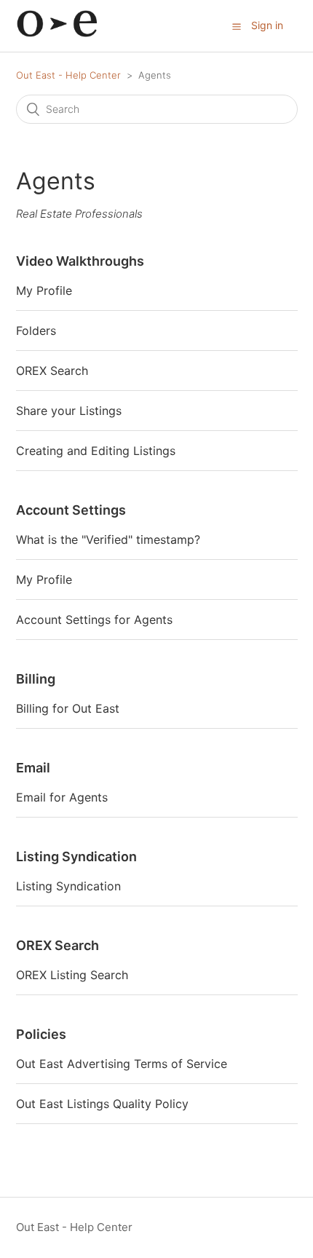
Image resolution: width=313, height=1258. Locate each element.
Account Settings (71, 510)
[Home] (56, 33)
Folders (36, 330)
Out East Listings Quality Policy (102, 1103)
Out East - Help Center (68, 75)
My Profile (44, 290)
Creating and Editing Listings (95, 450)
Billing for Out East (67, 708)
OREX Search (52, 370)
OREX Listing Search (72, 975)
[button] (236, 26)
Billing (35, 679)
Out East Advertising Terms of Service (121, 1063)
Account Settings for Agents (94, 619)
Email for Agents (62, 797)
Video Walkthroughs (80, 261)
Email (33, 767)
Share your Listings (69, 410)
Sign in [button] (267, 25)
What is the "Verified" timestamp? (108, 539)
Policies (41, 1034)
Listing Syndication (76, 856)
